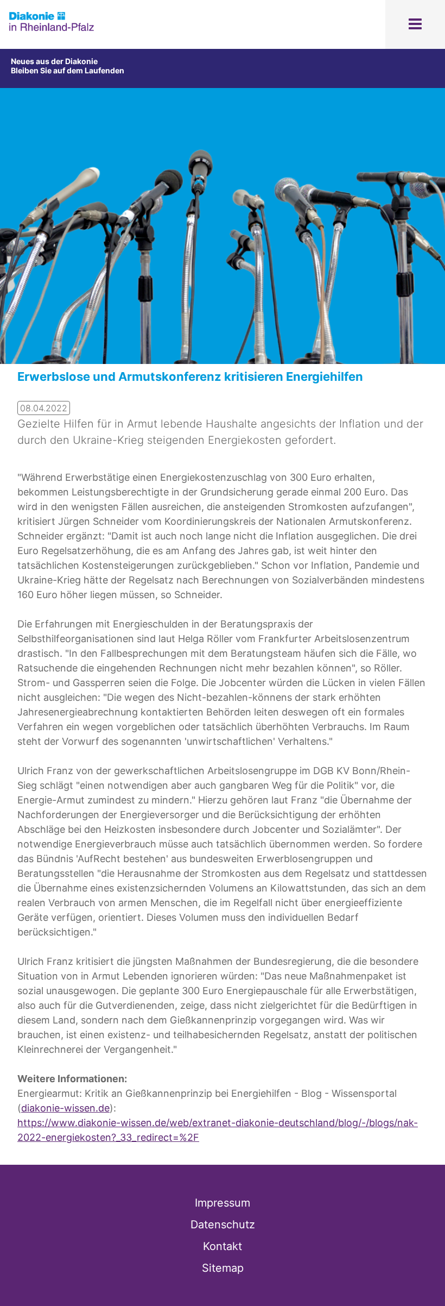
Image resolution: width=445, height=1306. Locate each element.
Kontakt (222, 1246)
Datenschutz (222, 1224)
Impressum (222, 1202)
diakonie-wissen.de (65, 1108)
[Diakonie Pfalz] (51, 29)
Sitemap (223, 1267)
